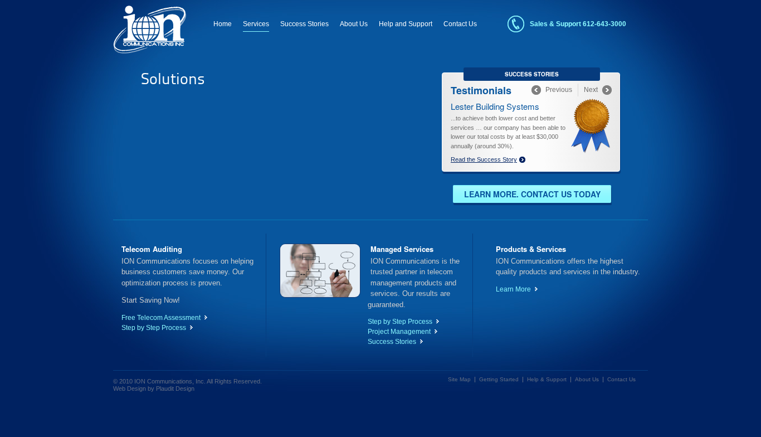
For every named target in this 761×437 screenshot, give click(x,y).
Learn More (513, 289)
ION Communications (149, 30)
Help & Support (547, 379)
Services (256, 24)
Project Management (399, 332)
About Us (354, 24)
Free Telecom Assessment (161, 318)
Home (222, 24)
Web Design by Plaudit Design (153, 389)
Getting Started (499, 379)
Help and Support (405, 24)
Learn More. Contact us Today (532, 194)
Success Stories (304, 24)
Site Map (459, 379)
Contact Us (460, 24)
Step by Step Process (153, 328)
